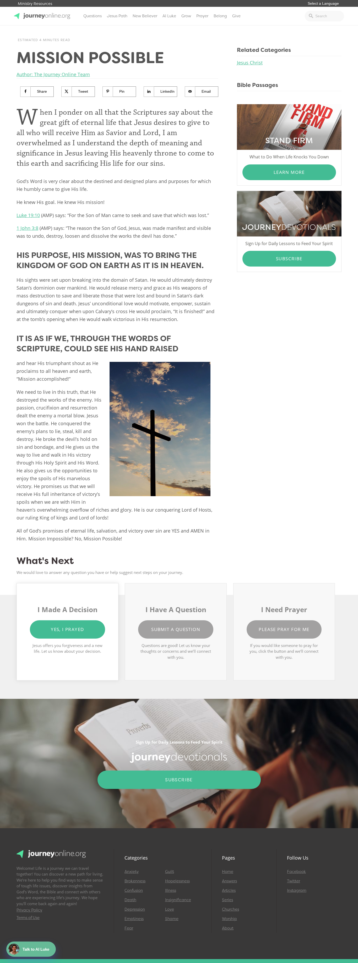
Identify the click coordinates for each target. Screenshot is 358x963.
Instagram (296, 890)
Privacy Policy (29, 910)
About (228, 928)
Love (169, 909)
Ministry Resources (35, 3)
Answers (229, 881)
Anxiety (131, 871)
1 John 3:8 (27, 228)
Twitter (293, 881)
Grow (186, 16)
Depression (134, 909)
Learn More (289, 172)
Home (227, 871)
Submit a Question (175, 629)
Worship (229, 918)
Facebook (296, 871)
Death (130, 900)
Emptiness (134, 918)
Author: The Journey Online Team (53, 74)
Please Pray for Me (284, 629)
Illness (170, 890)
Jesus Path (117, 16)
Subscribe (289, 259)
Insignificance (178, 900)
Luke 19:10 (28, 215)
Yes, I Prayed (67, 629)
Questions (92, 16)
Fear (128, 928)
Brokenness (134, 881)
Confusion (133, 890)
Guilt (169, 871)
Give (236, 16)
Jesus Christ (250, 62)
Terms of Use (28, 917)
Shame (171, 918)
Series (227, 900)
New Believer (145, 16)
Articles (229, 890)
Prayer (202, 16)
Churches (230, 909)
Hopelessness (177, 881)
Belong (220, 16)
